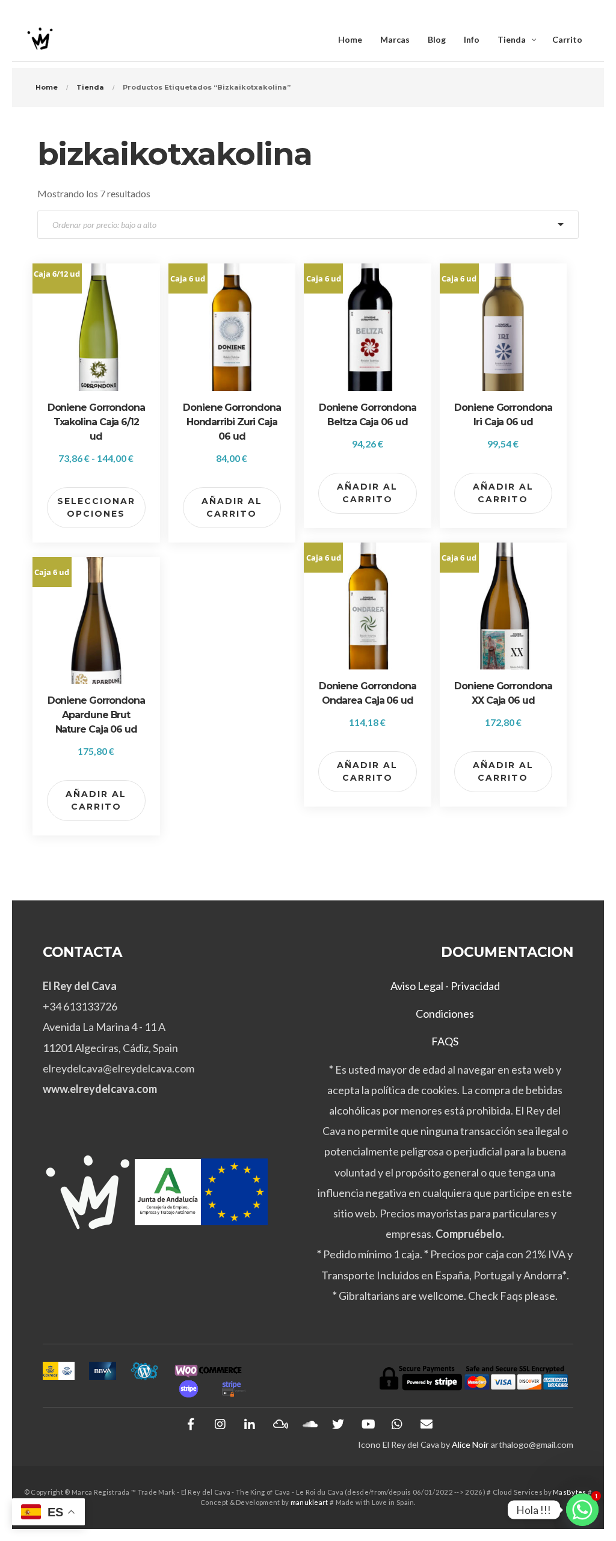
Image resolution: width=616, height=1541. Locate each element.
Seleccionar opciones (96, 507)
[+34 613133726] (397, 1424)
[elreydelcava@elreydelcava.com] (426, 1424)
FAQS (444, 1041)
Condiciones (445, 1013)
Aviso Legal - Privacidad (445, 985)
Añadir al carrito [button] (232, 507)
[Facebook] (191, 1424)
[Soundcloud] (309, 1424)
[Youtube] (368, 1424)
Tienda (90, 87)
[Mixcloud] (279, 1424)
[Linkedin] (250, 1424)
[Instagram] (220, 1424)
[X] (338, 1424)
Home (46, 87)
